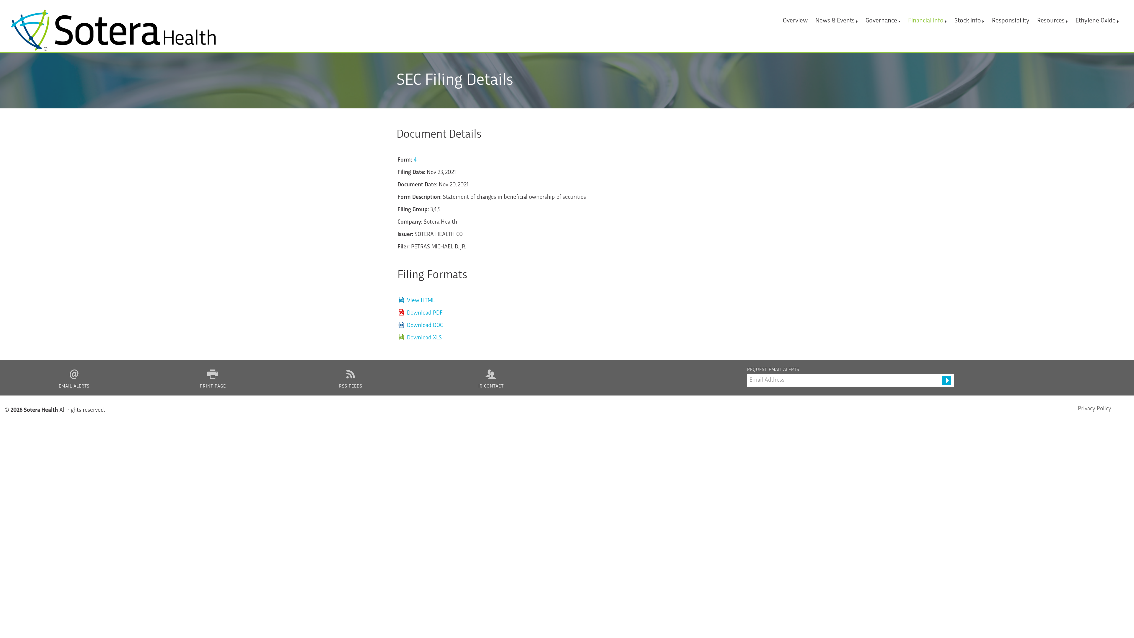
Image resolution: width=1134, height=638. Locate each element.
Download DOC (425, 325)
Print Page (213, 386)
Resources (1051, 21)
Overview (795, 21)
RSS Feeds (350, 386)
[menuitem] (795, 18)
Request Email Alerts (773, 370)
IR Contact (491, 386)
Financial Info (926, 21)
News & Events (835, 21)
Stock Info (967, 21)
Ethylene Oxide (1096, 21)
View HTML (421, 300)
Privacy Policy (1094, 408)
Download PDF (425, 313)
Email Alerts (74, 386)
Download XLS (424, 338)
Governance (881, 21)
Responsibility (1010, 21)
